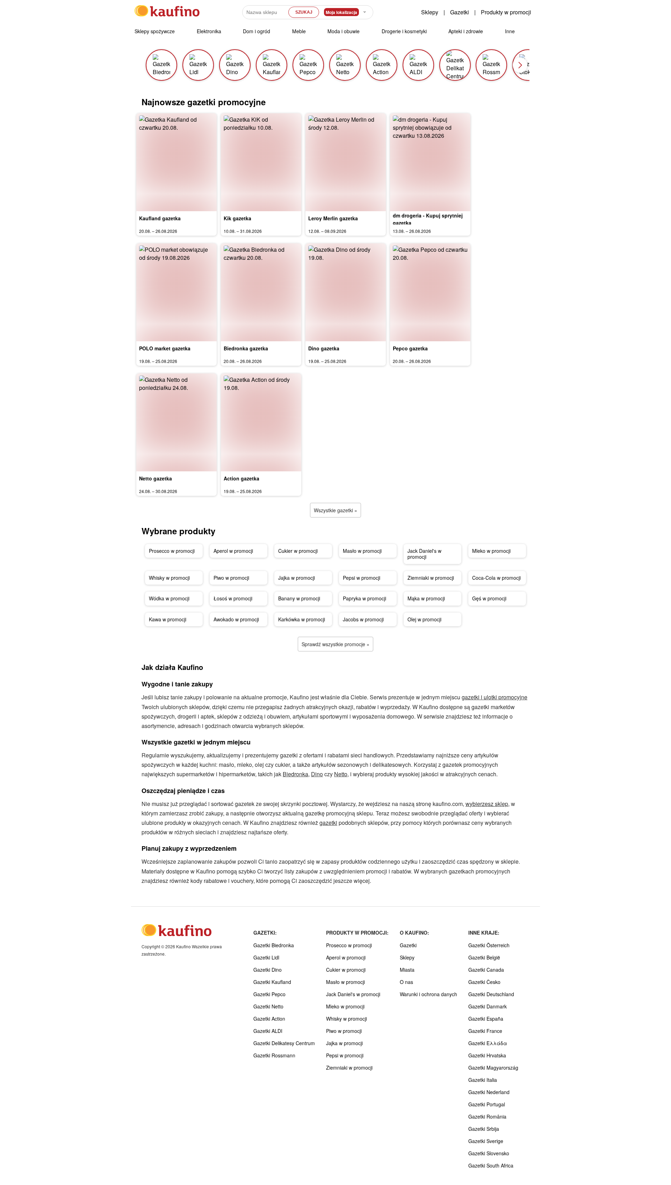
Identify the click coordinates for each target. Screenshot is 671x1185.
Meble (299, 31)
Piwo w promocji (231, 577)
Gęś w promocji (489, 598)
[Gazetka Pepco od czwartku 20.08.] (430, 292)
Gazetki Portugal (486, 1104)
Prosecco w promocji (172, 550)
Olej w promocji (424, 619)
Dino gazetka (323, 348)
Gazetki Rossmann (274, 1055)
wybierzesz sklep (487, 804)
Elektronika (209, 31)
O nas (406, 981)
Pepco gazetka (410, 348)
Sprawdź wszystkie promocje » (335, 644)
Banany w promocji (299, 598)
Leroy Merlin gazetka (333, 218)
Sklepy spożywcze (155, 31)
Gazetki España (485, 1018)
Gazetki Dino (267, 969)
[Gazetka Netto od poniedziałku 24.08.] (176, 422)
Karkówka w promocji (301, 619)
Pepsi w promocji (361, 577)
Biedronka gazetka (246, 348)
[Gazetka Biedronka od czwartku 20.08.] (261, 292)
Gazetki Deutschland (491, 994)
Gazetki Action (269, 1018)
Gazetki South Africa (490, 1165)
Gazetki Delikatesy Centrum (284, 1043)
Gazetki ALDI (267, 1030)
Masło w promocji (362, 550)
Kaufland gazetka (160, 218)
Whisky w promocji (169, 577)
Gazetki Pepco (269, 994)
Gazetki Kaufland (272, 981)
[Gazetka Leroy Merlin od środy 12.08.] (345, 162)
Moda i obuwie (343, 31)
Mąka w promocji (426, 598)
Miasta (407, 969)
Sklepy (429, 12)
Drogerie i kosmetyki (404, 31)
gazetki (328, 823)
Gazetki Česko (484, 981)
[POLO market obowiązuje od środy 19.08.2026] (176, 292)
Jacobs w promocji (363, 619)
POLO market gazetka (164, 348)
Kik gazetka (237, 218)
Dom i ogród (256, 31)
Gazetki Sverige (485, 1140)
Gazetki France (485, 1030)
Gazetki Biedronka (273, 945)
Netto (340, 774)
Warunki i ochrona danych (428, 994)
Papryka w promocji (364, 598)
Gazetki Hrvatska (487, 1055)
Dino (317, 774)
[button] (520, 65)
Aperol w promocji (233, 550)
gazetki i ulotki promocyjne (494, 697)
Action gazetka (241, 478)
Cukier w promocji (298, 550)
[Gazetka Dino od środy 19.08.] (345, 292)
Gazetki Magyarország (493, 1067)
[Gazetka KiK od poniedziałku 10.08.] (261, 162)
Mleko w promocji (491, 550)
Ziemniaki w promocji (430, 577)
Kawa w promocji (167, 619)
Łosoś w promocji (233, 598)
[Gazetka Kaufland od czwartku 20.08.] (176, 162)
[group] (161, 65)
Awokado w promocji (236, 619)
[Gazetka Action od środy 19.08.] (261, 422)
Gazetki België (484, 957)
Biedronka (295, 774)
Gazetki (459, 12)
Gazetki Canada (486, 969)
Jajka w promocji (296, 577)
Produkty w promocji (506, 12)
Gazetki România (487, 1116)
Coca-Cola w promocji (496, 577)
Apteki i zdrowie (465, 31)
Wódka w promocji (169, 598)
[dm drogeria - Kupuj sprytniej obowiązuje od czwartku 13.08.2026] (430, 162)
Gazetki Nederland (489, 1091)
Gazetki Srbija (483, 1128)
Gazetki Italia (482, 1079)
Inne (510, 31)
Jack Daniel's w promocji (424, 554)
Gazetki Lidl (266, 957)
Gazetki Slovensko (488, 1153)
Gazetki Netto (268, 1006)
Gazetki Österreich (489, 945)
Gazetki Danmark (487, 1006)
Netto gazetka (155, 478)
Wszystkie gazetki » (335, 510)
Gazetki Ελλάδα (487, 1043)
